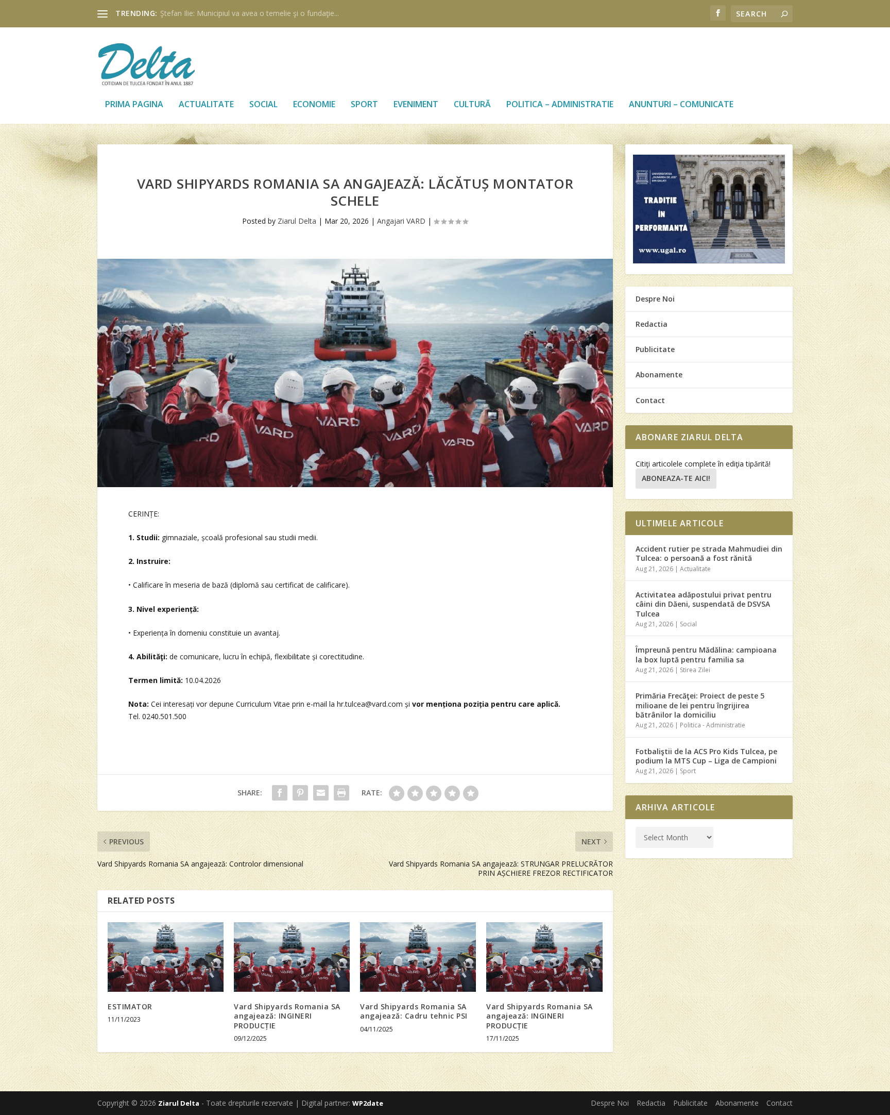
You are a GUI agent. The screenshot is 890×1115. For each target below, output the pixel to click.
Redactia (652, 324)
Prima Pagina (134, 105)
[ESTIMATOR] (166, 957)
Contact (650, 400)
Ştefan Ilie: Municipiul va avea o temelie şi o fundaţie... (249, 13)
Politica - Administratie (712, 725)
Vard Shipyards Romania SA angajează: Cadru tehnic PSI (414, 1011)
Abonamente (659, 374)
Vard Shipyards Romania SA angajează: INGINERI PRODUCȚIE (287, 1016)
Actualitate (206, 105)
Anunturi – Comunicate (681, 105)
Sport (364, 105)
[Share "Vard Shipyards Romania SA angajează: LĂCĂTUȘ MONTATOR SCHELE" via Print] (341, 793)
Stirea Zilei (695, 669)
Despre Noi (655, 299)
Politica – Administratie (559, 105)
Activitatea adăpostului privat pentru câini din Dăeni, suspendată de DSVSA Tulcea (704, 604)
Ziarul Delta (297, 221)
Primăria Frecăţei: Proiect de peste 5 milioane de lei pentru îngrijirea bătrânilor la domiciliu (700, 705)
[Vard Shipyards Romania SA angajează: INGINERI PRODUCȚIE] (292, 957)
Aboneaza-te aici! (676, 478)
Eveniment (415, 105)
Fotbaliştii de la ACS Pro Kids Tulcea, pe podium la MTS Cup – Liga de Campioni (706, 755)
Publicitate (655, 349)
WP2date (367, 1103)
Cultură (472, 105)
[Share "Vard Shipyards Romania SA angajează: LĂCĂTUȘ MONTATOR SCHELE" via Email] (321, 793)
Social (263, 105)
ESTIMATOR (130, 1006)
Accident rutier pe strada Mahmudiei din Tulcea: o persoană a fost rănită (709, 553)
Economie (314, 105)
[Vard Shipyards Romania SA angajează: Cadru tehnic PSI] (418, 957)
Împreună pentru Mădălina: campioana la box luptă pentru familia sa (706, 654)
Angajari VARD (401, 221)
